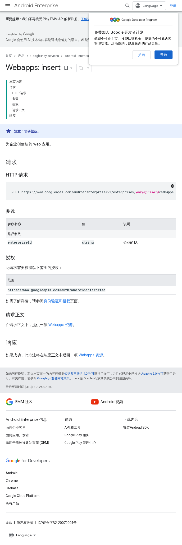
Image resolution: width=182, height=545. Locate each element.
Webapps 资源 (60, 324)
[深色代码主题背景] (172, 186)
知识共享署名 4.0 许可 (79, 373)
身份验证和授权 (57, 301)
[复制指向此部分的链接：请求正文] (29, 315)
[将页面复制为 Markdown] (81, 68)
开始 (163, 55)
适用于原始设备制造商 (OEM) (27, 443)
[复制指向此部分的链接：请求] (22, 163)
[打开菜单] (7, 5)
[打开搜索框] (127, 6)
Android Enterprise (36, 5)
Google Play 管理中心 (80, 443)
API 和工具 (72, 427)
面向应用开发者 (17, 435)
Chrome (12, 480)
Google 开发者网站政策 (53, 378)
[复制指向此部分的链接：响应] (22, 343)
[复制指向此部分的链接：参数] (20, 211)
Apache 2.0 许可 (152, 373)
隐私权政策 (25, 523)
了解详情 (87, 19)
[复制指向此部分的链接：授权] (20, 258)
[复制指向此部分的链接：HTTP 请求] (32, 175)
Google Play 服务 (76, 435)
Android (12, 473)
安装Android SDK (136, 427)
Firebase (12, 488)
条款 (9, 523)
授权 (34, 131)
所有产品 (12, 503)
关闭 (141, 55)
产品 (21, 56)
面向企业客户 (16, 427)
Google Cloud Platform (23, 496)
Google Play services (44, 56)
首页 (9, 56)
